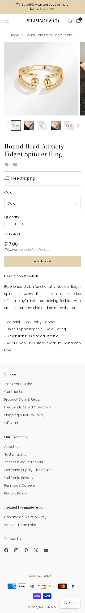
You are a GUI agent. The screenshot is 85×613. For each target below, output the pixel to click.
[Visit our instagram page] (16, 550)
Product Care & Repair (23, 399)
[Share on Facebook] (6, 164)
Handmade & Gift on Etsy (25, 517)
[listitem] (42, 7)
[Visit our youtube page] (46, 550)
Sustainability (15, 454)
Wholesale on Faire (20, 524)
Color (9, 192)
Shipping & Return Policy (24, 415)
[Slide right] (77, 125)
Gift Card (11, 422)
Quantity (11, 216)
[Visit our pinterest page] (26, 550)
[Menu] (6, 20)
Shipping (10, 249)
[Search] (70, 20)
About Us (11, 446)
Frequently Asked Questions (27, 407)
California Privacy (18, 477)
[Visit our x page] (36, 550)
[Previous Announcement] (7, 7)
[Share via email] (15, 164)
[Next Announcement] (78, 7)
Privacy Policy (15, 493)
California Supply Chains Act (28, 470)
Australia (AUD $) (40, 576)
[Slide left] (8, 125)
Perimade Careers (19, 485)
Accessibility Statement (23, 462)
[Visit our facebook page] (6, 550)
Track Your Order (18, 384)
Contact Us (13, 391)
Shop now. (47, 9)
